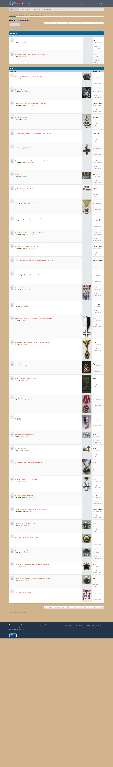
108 (71, 23)
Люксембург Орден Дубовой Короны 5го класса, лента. (31, 509)
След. (101, 23)
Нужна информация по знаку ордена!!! (26, 479)
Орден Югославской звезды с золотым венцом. (29, 76)
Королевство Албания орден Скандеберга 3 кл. (28, 246)
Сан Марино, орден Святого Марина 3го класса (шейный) (31, 161)
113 (88, 23)
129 (97, 23)
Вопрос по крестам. (20, 448)
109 (75, 23)
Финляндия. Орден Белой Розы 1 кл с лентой (28, 219)
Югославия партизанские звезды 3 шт (26, 434)
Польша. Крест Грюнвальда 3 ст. (24, 147)
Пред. (46, 23)
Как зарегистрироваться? (39, 625)
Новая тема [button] (15, 25)
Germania (17, 418)
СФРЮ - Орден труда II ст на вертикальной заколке (30, 551)
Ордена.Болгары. (20, 288)
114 (91, 23)
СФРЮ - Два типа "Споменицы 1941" (25, 523)
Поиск (30, 3)
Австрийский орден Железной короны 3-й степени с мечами (32, 342)
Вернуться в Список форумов (18, 612)
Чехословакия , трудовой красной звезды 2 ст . (28, 305)
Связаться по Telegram (34, 627)
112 (85, 23)
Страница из (59, 23)
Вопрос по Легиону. (20, 90)
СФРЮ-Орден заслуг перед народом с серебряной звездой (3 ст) (33, 578)
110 (78, 23)
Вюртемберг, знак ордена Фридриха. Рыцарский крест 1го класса (34, 260)
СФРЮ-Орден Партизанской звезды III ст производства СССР (33, 564)
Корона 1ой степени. (21, 117)
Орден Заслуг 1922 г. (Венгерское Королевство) (28, 202)
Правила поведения (26, 625)
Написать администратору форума (18, 627)
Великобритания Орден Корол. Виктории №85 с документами (33, 233)
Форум (24, 3)
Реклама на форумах (14, 625)
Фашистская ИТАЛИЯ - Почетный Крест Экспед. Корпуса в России (33, 318)
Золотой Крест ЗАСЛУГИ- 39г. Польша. (26, 364)
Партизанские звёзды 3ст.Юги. (24, 188)
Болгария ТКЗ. (19, 398)
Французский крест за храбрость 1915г (26, 378)
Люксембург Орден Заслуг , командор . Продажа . (29, 274)
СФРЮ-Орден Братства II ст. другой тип (26, 537)
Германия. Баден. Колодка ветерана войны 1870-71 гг (30, 103)
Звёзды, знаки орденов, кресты (25, 15)
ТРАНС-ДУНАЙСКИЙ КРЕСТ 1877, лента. (26, 496)
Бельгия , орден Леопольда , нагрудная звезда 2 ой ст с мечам (33, 133)
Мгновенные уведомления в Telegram (26, 41)
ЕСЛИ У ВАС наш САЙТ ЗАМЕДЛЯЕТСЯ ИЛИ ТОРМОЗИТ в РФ (31, 54)
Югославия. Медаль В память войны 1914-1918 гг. (29, 462)
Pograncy (17, 174)
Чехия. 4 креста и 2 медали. (23, 592)
